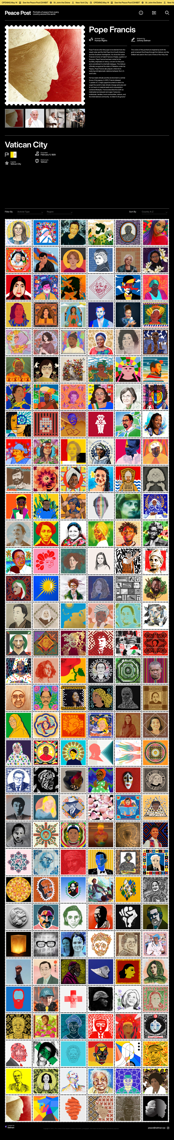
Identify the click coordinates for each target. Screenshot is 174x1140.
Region (50, 212)
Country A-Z (148, 212)
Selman (11, 1128)
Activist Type (23, 212)
